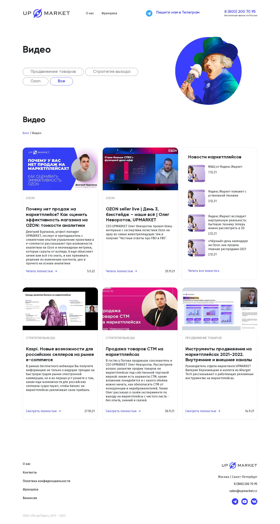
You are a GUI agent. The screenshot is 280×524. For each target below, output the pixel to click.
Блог (26, 133)
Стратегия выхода (111, 72)
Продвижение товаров (53, 72)
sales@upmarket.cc (243, 491)
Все (61, 81)
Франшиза (109, 13)
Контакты (30, 472)
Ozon (35, 81)
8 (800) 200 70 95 (240, 12)
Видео (37, 133)
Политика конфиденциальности (46, 481)
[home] (46, 13)
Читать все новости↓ (204, 271)
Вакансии (30, 498)
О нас (27, 464)
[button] (90, 13)
